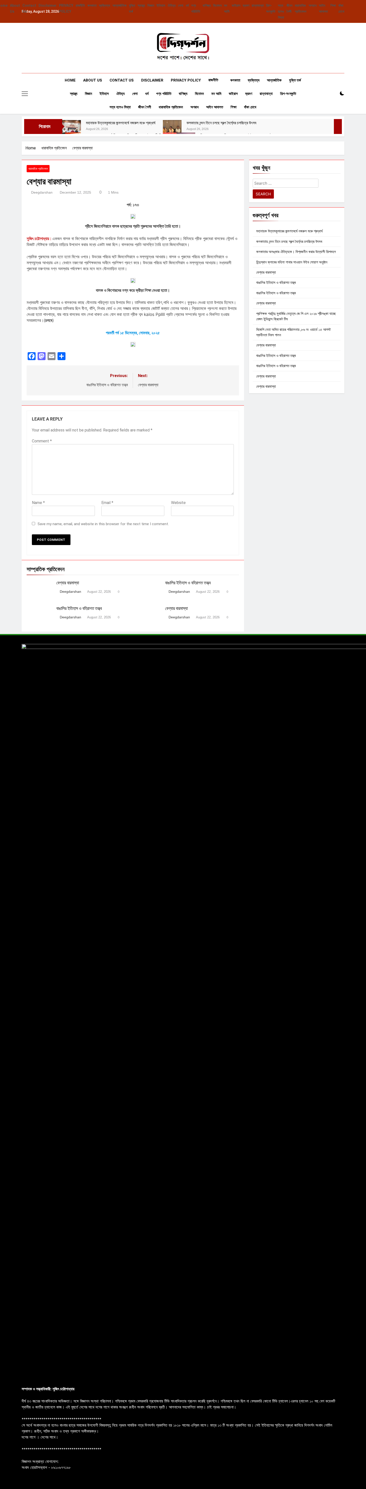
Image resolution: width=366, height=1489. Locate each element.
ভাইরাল (236, 5)
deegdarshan (42, 192)
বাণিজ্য (207, 5)
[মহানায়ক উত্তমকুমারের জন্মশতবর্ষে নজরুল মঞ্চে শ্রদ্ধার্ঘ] (71, 129)
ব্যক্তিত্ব (104, 5)
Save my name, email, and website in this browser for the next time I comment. (103, 524)
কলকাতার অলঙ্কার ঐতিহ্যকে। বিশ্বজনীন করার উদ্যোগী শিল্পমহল (296, 252)
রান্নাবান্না (258, 5)
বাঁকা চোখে (250, 107)
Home (70, 80)
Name (38, 502)
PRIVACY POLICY (186, 80)
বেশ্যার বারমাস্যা (67, 582)
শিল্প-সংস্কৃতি (288, 93)
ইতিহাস (161, 5)
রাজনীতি (80, 5)
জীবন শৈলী (144, 107)
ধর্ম (187, 5)
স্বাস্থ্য (141, 5)
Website (178, 502)
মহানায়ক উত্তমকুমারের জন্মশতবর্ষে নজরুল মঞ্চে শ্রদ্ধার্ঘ (120, 123)
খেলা (180, 5)
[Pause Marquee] (338, 126)
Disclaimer (48, 5)
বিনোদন (217, 5)
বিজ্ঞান (150, 5)
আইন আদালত (214, 107)
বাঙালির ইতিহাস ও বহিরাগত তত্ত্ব (188, 582)
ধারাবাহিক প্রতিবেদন (171, 107)
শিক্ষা (333, 5)
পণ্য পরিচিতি (163, 93)
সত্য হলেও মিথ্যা (281, 11)
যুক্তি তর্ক (295, 80)
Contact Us (122, 80)
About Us (92, 80)
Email (107, 502)
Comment (42, 441)
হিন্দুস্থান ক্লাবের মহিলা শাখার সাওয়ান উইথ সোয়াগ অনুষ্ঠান (291, 262)
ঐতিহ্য (172, 5)
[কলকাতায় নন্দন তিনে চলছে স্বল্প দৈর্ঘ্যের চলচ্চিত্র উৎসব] (172, 129)
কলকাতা (92, 5)
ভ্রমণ (246, 5)
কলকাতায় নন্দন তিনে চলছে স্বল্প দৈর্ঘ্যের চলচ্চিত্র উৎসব (221, 123)
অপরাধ (312, 5)
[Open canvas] (25, 94)
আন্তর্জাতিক (119, 5)
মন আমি (216, 93)
